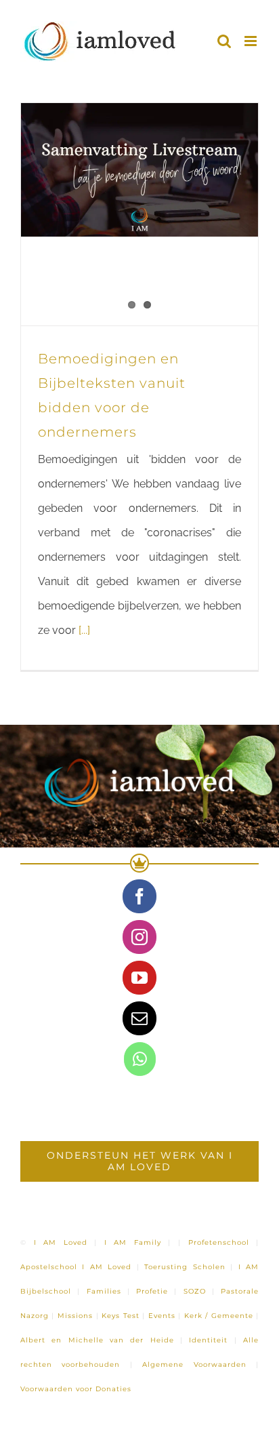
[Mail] (139, 1018)
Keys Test (121, 1315)
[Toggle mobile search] (224, 41)
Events (161, 1315)
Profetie (152, 1291)
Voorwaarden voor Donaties (75, 1388)
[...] (84, 630)
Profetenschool (218, 1242)
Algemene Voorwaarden (194, 1364)
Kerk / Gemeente (218, 1315)
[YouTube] (139, 978)
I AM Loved (60, 1242)
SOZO (195, 1291)
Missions (75, 1315)
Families (104, 1291)
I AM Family (132, 1242)
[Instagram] (139, 937)
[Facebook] (139, 896)
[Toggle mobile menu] (251, 41)
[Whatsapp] (140, 1059)
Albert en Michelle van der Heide (97, 1340)
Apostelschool (48, 1266)
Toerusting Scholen (184, 1266)
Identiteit (208, 1340)
